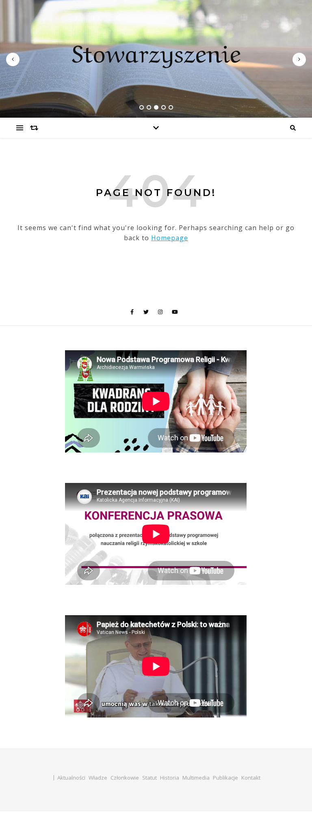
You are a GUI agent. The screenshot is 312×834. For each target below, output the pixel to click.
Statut (149, 777)
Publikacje (225, 777)
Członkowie (124, 777)
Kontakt (250, 777)
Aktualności (71, 777)
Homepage (169, 237)
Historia (169, 777)
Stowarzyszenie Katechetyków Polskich (156, 101)
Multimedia (196, 777)
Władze (98, 777)
